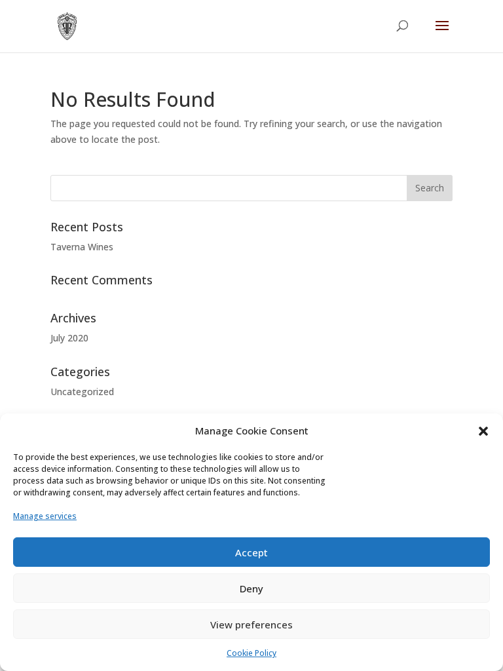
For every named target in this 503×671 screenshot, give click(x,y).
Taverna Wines (81, 246)
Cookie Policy (251, 653)
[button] (483, 431)
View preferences (251, 624)
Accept (251, 552)
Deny (251, 588)
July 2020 (69, 338)
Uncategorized (82, 391)
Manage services (45, 516)
